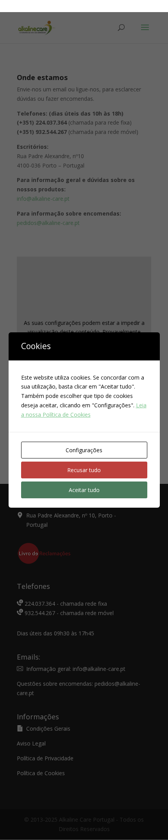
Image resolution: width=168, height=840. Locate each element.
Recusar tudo (84, 470)
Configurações (84, 450)
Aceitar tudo (84, 490)
